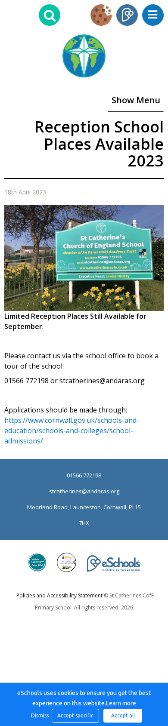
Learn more (121, 703)
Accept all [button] (123, 715)
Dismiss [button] (39, 715)
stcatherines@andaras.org (84, 491)
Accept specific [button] (75, 715)
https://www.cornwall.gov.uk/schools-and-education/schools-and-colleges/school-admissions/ (71, 430)
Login (127, 15)
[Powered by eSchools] (113, 563)
